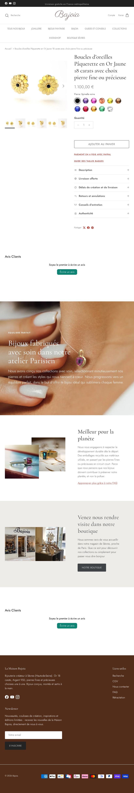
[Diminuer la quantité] (77, 125)
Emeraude (102, 109)
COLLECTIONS (119, 28)
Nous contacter (121, 686)
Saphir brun (118, 101)
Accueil (8, 48)
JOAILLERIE (36, 28)
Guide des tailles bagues (89, 161)
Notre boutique (92, 567)
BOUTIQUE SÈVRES (76, 38)
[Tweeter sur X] (84, 227)
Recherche (118, 676)
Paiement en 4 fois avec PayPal (92, 154)
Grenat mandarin (94, 109)
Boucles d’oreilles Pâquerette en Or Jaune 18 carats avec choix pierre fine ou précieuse (53, 48)
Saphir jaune (110, 101)
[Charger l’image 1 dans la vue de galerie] (36, 84)
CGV (115, 681)
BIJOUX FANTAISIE (56, 28)
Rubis (85, 109)
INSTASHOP (55, 38)
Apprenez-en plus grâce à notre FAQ (97, 483)
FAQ (115, 692)
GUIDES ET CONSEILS (95, 28)
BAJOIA (74, 28)
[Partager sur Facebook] (88, 227)
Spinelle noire (77, 101)
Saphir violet (85, 101)
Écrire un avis (67, 272)
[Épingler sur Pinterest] (92, 227)
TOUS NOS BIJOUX (16, 28)
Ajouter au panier (101, 144)
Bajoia (15, 775)
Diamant (110, 109)
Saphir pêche (102, 101)
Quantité (79, 118)
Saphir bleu (77, 109)
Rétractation (119, 697)
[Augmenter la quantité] (90, 125)
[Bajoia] (67, 15)
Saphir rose (94, 101)
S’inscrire (15, 745)
